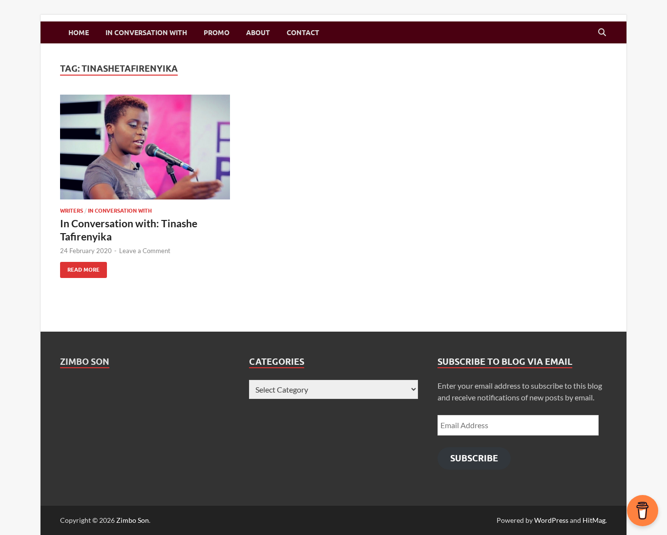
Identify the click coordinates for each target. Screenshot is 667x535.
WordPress (551, 520)
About (258, 33)
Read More (80, 267)
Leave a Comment (144, 251)
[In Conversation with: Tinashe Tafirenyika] (145, 147)
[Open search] (602, 32)
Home (78, 33)
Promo (216, 33)
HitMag (594, 520)
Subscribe (474, 458)
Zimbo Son (84, 362)
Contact (303, 33)
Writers (71, 210)
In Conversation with (146, 33)
